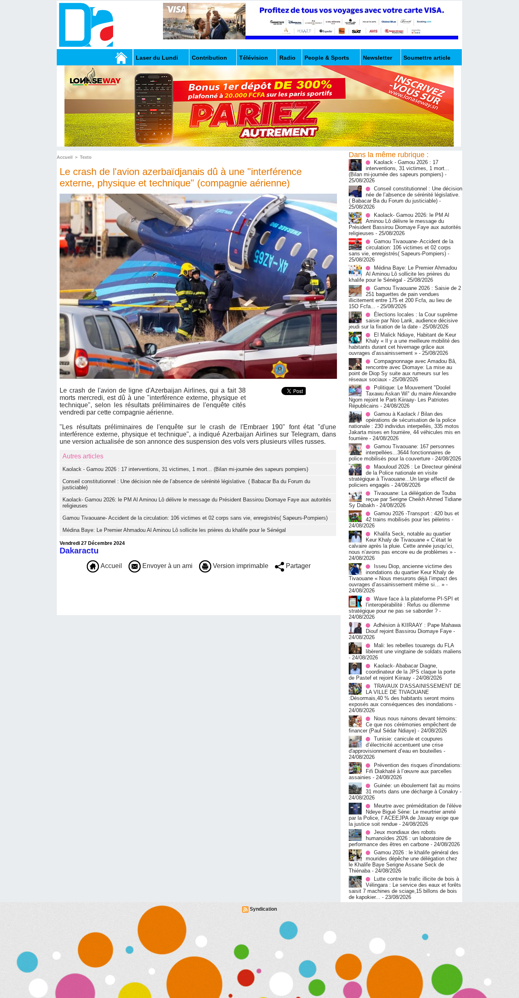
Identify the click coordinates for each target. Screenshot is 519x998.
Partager (297, 565)
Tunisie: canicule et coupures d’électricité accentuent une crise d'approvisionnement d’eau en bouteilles (396, 745)
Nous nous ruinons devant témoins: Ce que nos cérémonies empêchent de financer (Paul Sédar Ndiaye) (403, 724)
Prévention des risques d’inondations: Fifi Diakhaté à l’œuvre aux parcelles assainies (405, 771)
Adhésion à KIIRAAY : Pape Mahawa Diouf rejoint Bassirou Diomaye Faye (413, 628)
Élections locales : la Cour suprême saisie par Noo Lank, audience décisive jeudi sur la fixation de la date (403, 320)
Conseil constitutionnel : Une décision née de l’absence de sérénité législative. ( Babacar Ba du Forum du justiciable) (405, 195)
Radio (287, 57)
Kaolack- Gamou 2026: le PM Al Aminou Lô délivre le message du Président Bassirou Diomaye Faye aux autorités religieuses (405, 224)
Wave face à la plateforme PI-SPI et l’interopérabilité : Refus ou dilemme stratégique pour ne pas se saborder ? (404, 605)
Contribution (209, 57)
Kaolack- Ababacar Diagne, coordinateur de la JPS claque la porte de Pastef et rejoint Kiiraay (402, 672)
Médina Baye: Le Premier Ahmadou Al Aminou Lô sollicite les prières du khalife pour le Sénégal (174, 530)
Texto (86, 157)
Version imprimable (239, 565)
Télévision (253, 57)
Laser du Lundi (157, 57)
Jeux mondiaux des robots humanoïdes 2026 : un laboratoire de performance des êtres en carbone (400, 838)
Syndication (263, 909)
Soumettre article (426, 57)
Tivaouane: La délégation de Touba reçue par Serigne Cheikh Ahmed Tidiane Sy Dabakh (405, 499)
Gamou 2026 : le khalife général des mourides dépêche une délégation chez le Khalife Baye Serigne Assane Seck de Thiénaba (404, 861)
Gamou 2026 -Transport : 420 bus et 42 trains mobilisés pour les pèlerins (412, 516)
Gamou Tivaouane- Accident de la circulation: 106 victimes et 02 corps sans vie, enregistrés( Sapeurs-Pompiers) (195, 518)
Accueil (65, 157)
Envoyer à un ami (167, 565)
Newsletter (377, 57)
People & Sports (327, 57)
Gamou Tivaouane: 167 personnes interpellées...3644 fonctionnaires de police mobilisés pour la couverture (402, 452)
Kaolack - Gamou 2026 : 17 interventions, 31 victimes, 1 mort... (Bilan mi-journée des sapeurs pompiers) (185, 469)
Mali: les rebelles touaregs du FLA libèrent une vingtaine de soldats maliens (413, 648)
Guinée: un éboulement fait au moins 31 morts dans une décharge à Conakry (413, 788)
